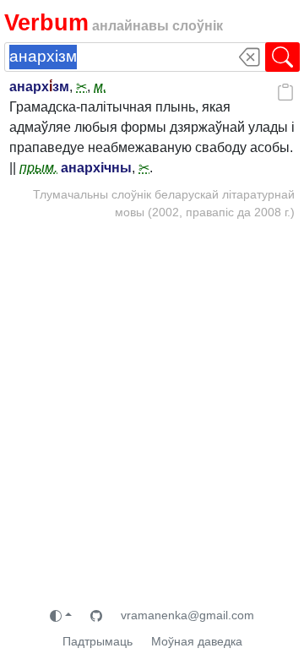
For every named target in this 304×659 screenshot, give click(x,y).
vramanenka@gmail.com (187, 615)
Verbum (46, 22)
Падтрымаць (97, 641)
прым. (38, 168)
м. (100, 86)
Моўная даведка (196, 641)
